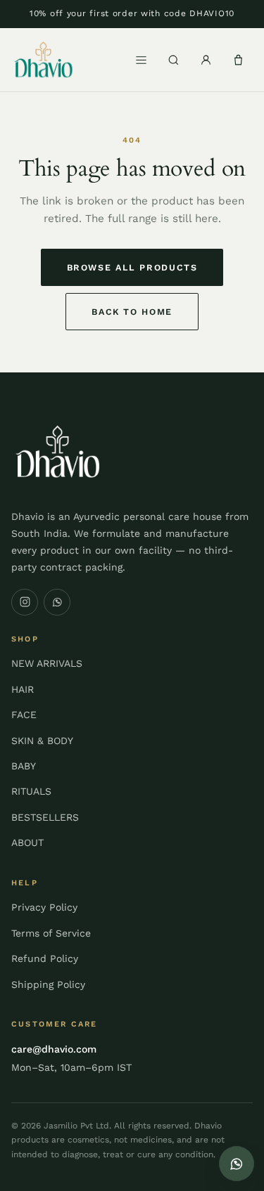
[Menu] (141, 59)
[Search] (173, 59)
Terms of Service (51, 933)
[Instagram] (24, 602)
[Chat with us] (236, 1163)
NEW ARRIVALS (46, 663)
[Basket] (238, 59)
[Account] (205, 59)
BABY (23, 766)
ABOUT (27, 842)
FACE (24, 714)
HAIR (22, 689)
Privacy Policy (44, 907)
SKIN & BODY (42, 740)
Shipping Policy (48, 984)
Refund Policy (44, 958)
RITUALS (31, 791)
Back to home (132, 311)
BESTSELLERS (45, 817)
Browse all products (132, 267)
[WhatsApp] (57, 602)
